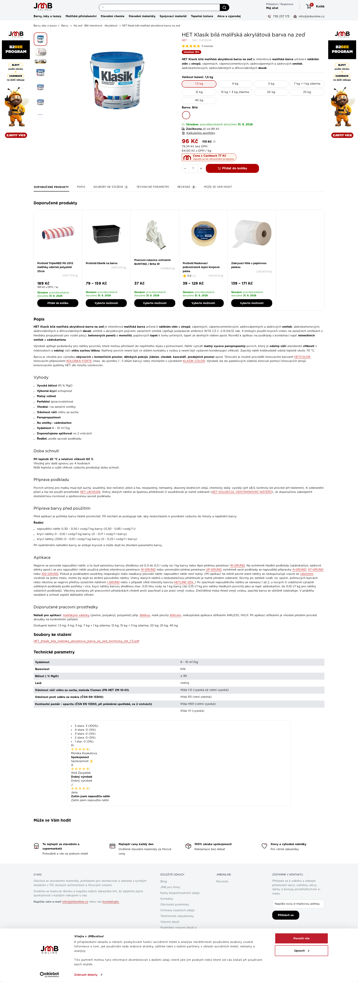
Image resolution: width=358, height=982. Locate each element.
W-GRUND (237, 565)
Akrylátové (110, 26)
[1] (57, 260)
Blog (163, 881)
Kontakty (166, 898)
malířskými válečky (76, 615)
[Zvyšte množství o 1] (201, 168)
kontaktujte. (111, 901)
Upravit (299, 950)
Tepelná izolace (202, 16)
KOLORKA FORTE (79, 361)
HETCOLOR (302, 357)
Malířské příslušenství (81, 16)
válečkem (306, 574)
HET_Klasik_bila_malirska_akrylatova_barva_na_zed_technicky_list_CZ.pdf (86, 641)
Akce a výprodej (229, 16)
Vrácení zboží (169, 922)
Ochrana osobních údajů (177, 910)
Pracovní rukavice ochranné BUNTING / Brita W (152, 262)
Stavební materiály (142, 16)
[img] (80, 749)
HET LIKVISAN (90, 492)
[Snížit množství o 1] (185, 168)
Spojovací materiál (173, 16)
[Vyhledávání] (224, 7)
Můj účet (272, 8)
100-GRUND (50, 574)
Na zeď (78, 26)
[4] (255, 260)
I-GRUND (113, 582)
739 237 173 (280, 16)
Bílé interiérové (93, 26)
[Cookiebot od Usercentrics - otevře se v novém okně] (49, 975)
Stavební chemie (112, 16)
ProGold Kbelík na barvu (101, 263)
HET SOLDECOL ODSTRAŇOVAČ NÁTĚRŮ (242, 492)
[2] (59, 260)
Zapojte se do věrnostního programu (213, 159)
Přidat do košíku (234, 168)
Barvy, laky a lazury (47, 16)
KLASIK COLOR (194, 361)
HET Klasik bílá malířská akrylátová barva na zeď (151, 26)
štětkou (145, 615)
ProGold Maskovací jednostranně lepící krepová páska (201, 267)
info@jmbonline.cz (311, 16)
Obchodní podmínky (174, 904)
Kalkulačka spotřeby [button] (200, 133)
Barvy (64, 26)
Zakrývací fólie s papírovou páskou (248, 265)
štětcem (175, 615)
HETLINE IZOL (184, 582)
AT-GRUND (316, 569)
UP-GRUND (214, 569)
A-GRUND (299, 569)
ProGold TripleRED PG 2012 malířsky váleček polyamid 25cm (55, 267)
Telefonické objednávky (177, 916)
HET (184, 40)
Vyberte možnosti (106, 303)
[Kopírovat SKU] (77, 276)
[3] (205, 260)
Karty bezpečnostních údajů (180, 893)
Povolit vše (301, 938)
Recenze (222, 881)
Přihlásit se (286, 915)
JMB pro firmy (170, 887)
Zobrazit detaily (86, 974)
